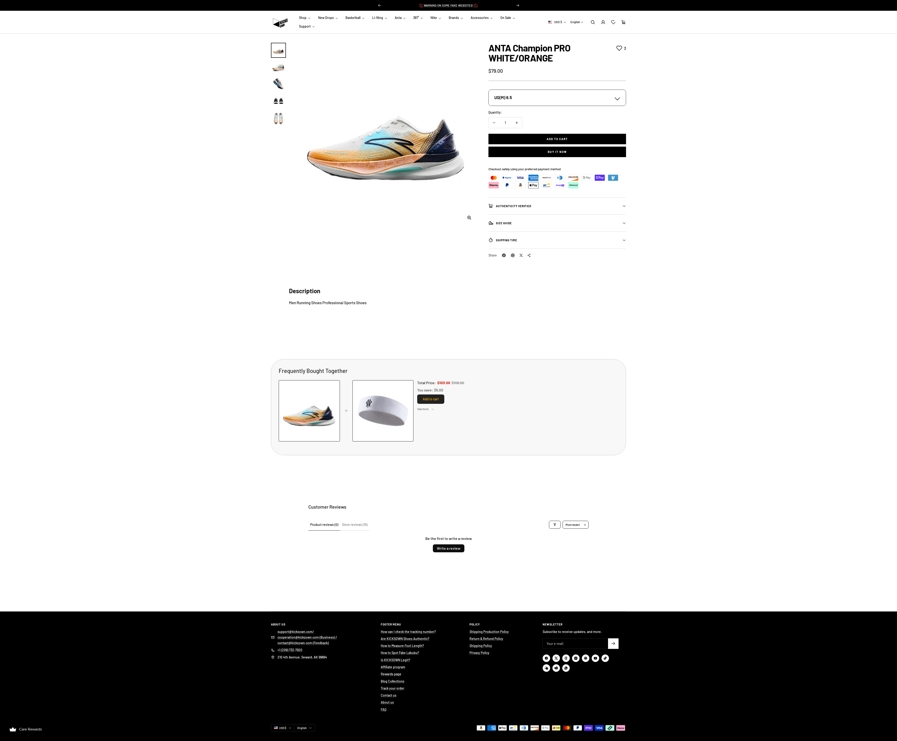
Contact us (388, 695)
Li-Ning (378, 18)
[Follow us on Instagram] (576, 658)
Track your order (392, 688)
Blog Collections (392, 681)
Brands (454, 18)
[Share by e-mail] (529, 255)
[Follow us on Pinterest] (585, 658)
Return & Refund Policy (486, 639)
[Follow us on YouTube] (595, 658)
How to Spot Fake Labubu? (400, 653)
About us (387, 702)
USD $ (558, 22)
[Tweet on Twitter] (521, 255)
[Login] (603, 22)
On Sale (506, 18)
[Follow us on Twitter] (556, 658)
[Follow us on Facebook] (546, 658)
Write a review (448, 548)
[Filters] (555, 525)
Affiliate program (393, 667)
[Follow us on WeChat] (546, 668)
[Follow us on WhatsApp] (566, 668)
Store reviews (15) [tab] (354, 525)
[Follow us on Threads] (566, 658)
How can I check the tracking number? (408, 632)
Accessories (480, 18)
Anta (398, 18)
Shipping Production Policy (489, 632)
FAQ (383, 710)
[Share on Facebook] (504, 255)
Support (305, 26)
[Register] (613, 643)
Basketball (353, 18)
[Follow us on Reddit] (556, 668)
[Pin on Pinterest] (512, 255)
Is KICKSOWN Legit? (395, 660)
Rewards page (391, 674)
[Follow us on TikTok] (605, 658)
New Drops (326, 18)
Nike (434, 18)
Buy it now (557, 151)
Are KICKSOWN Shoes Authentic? (405, 639)
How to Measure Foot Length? (402, 646)
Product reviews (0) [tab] (324, 525)
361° (416, 18)
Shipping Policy (481, 646)
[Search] (593, 22)
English (575, 22)
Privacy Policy (479, 653)
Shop (303, 18)
